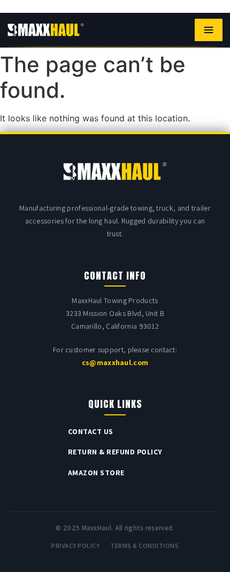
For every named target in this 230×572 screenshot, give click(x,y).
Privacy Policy (75, 546)
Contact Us (90, 431)
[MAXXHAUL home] (45, 30)
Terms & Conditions (144, 546)
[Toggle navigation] (209, 30)
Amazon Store (96, 472)
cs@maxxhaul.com (115, 362)
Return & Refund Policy (115, 452)
